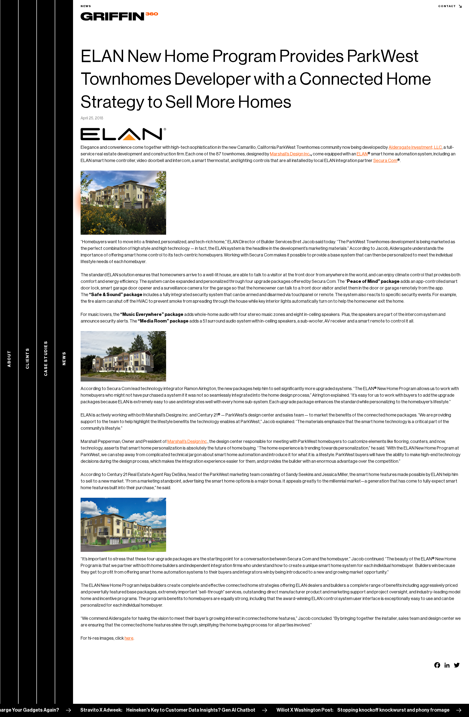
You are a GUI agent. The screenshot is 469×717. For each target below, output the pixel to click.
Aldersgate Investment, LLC (415, 147)
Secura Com (385, 160)
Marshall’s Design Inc (289, 154)
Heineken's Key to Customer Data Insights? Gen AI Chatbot (167, 710)
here (129, 638)
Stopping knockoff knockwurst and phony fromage (370, 710)
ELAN (362, 154)
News (86, 6)
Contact (447, 6)
